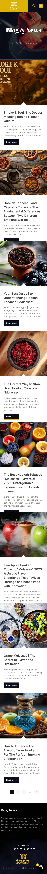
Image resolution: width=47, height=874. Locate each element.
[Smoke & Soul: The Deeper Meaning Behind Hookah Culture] (23, 82)
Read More (11, 142)
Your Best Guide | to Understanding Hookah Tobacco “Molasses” (21, 298)
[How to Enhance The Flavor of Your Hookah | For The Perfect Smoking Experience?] (23, 715)
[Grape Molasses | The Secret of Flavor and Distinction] (23, 625)
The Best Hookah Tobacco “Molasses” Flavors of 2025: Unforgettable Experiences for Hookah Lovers (23, 483)
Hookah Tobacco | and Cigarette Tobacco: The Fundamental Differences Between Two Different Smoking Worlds (22, 211)
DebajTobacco (15, 868)
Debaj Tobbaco (23, 40)
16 (36, 792)
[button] (33, 5)
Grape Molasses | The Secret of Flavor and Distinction (19, 660)
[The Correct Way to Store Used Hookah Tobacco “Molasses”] (23, 353)
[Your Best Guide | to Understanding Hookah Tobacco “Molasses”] (23, 263)
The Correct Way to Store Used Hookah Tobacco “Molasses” (22, 388)
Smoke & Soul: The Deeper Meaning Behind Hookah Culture (23, 117)
